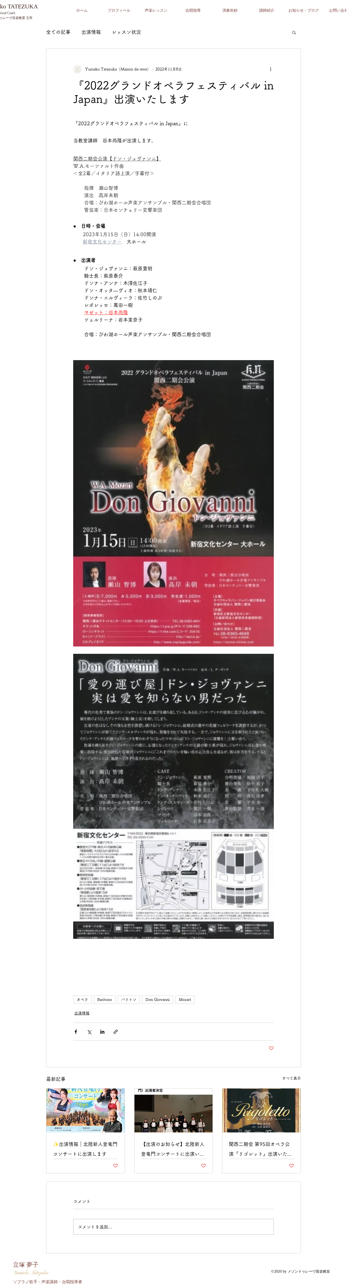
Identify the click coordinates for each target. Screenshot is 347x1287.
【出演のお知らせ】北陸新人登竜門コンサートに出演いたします (172, 1150)
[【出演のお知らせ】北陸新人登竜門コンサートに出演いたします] (173, 1110)
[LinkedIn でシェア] (102, 1031)
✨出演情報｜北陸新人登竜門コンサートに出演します (85, 1149)
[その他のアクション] (270, 69)
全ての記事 (58, 32)
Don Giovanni (158, 999)
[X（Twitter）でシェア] (89, 1031)
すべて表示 (291, 1078)
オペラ (82, 999)
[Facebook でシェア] (75, 1031)
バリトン (128, 999)
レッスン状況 (126, 32)
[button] (294, 32)
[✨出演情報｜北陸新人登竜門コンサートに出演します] (85, 1110)
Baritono (104, 999)
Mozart (185, 999)
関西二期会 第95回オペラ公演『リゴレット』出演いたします (260, 1150)
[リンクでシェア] (115, 1031)
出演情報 (91, 32)
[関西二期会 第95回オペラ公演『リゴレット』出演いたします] (261, 1110)
